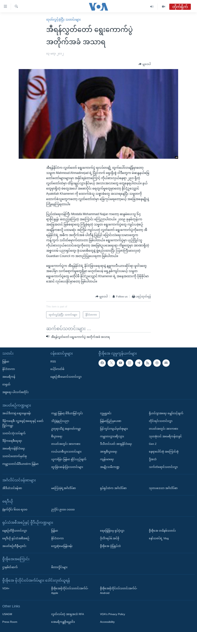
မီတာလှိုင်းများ (59, 567)
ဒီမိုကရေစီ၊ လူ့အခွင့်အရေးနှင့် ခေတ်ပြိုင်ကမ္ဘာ (22, 423)
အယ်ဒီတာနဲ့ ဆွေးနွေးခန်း (16, 413)
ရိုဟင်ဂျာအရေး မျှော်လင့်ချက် (166, 413)
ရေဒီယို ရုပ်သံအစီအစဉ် (15, 538)
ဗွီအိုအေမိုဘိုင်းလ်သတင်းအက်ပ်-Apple (69, 590)
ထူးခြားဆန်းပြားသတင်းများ (67, 466)
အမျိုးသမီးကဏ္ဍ (109, 466)
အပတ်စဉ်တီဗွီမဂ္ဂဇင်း (14, 545)
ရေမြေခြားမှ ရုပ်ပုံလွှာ (112, 530)
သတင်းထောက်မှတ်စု (14, 456)
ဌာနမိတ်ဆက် (10, 567)
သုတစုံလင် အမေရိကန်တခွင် (165, 436)
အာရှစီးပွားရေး (108, 451)
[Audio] (152, 6)
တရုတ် (6, 384)
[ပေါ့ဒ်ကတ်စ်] (156, 363)
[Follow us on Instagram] (129, 363)
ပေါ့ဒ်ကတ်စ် (57, 369)
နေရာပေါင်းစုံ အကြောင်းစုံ (164, 451)
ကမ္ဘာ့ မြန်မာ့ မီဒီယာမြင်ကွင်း (67, 413)
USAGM (7, 614)
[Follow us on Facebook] (102, 363)
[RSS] (147, 363)
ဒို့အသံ (153, 459)
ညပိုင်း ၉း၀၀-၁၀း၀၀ (63, 509)
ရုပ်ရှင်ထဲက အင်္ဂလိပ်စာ (113, 488)
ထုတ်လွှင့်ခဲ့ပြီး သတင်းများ (63, 19)
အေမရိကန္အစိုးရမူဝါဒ (63, 621)
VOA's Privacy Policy (112, 614)
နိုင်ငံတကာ (8, 369)
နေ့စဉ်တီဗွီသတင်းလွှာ (14, 530)
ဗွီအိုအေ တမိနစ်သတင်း (162, 530)
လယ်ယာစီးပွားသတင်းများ (66, 451)
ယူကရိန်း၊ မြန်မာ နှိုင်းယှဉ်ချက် (68, 459)
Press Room (9, 621)
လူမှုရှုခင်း (105, 413)
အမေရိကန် (8, 376)
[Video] (163, 6)
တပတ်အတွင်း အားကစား (65, 443)
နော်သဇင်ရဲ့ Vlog (159, 538)
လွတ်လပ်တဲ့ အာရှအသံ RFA (67, 614)
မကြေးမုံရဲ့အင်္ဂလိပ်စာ (63, 488)
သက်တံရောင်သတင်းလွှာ (163, 466)
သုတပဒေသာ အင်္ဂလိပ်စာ (163, 488)
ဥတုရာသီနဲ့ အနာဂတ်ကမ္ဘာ (66, 428)
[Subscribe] (166, 363)
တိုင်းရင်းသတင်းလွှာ (160, 420)
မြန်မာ (5, 361)
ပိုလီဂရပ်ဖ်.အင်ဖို (109, 538)
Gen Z (153, 443)
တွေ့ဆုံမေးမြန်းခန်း (62, 545)
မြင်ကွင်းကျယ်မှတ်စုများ (114, 428)
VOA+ (5, 588)
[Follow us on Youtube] (120, 363)
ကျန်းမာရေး (107, 459)
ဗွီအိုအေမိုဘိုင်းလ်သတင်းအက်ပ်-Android (118, 590)
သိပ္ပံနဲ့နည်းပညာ (60, 420)
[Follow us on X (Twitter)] (111, 363)
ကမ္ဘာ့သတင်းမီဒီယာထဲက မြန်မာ (20, 463)
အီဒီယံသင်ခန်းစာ (12, 488)
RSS (53, 361)
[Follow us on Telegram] (138, 363)
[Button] (145, 64)
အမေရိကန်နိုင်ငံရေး (13, 448)
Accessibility (107, 621)
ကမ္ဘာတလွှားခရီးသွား (112, 436)
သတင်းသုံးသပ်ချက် (14, 433)
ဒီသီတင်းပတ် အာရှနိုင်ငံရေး (116, 443)
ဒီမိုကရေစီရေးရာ (12, 440)
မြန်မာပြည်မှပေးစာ (110, 420)
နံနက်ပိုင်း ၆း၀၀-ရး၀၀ (14, 509)
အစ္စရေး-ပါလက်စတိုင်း (15, 392)
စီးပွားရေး (56, 436)
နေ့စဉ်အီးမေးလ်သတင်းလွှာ (66, 376)
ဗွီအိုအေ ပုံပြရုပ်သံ (110, 545)
